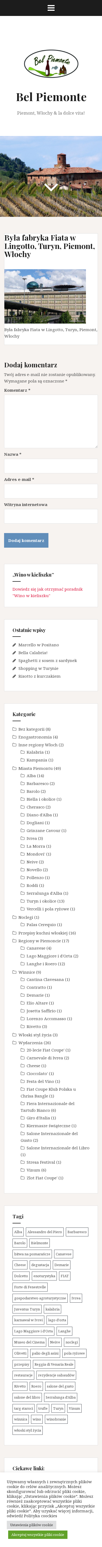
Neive (32, 861)
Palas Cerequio (41, 924)
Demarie (35, 995)
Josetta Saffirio (41, 1010)
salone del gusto (60, 1386)
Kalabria (35, 752)
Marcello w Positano (38, 644)
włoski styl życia (27, 1430)
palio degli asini (45, 1353)
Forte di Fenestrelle (30, 1287)
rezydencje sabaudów (56, 1375)
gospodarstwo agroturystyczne (40, 1298)
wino (37, 1419)
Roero (36, 1386)
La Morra (36, 846)
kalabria (52, 1309)
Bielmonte (39, 1242)
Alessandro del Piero (44, 1231)
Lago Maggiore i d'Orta (49, 956)
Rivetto (34, 1026)
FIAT (65, 1275)
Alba (31, 775)
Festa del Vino (40, 1081)
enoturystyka (44, 1275)
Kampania (37, 760)
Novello (34, 869)
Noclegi (25, 917)
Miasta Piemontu (35, 768)
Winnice (26, 972)
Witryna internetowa (25, 504)
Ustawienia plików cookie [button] (31, 1524)
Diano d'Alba (39, 814)
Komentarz (17, 390)
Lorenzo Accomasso (46, 1018)
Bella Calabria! (33, 652)
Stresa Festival (41, 1162)
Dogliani (35, 822)
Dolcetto (21, 1275)
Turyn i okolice (41, 901)
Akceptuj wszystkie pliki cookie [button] (37, 1534)
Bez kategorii (31, 729)
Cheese (33, 1065)
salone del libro (27, 1397)
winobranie (56, 1419)
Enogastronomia (35, 737)
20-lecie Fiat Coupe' (45, 1050)
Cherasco (36, 807)
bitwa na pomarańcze (32, 1254)
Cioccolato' (37, 1073)
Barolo (33, 791)
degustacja (40, 1264)
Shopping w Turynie (38, 668)
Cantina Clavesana (45, 979)
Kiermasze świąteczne (48, 1125)
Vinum (33, 1170)
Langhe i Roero (42, 963)
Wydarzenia (30, 1042)
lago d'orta (57, 1320)
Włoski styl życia (35, 1034)
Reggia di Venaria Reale (54, 1364)
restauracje (23, 1375)
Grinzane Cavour (43, 830)
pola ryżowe (74, 1353)
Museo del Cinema (29, 1342)
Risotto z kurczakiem (39, 676)
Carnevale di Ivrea (45, 1057)
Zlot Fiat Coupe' (42, 1177)
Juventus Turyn (27, 1309)
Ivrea (32, 838)
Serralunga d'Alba (44, 893)
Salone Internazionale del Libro (58, 1147)
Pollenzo (35, 877)
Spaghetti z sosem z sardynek (47, 660)
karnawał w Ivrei (28, 1320)
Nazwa (12, 454)
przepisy (21, 1364)
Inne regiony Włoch (38, 744)
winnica (20, 1419)
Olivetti (20, 1353)
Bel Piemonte (51, 96)
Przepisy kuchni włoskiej (43, 933)
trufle (43, 1408)
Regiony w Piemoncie (39, 940)
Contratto (36, 987)
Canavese (36, 948)
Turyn (58, 1408)
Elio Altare (37, 1003)
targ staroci (23, 1408)
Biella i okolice (41, 799)
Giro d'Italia (38, 1117)
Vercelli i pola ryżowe (48, 908)
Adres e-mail (19, 479)
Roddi (32, 885)
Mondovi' (36, 854)
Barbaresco (38, 783)
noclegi (72, 1342)
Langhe (64, 1331)
